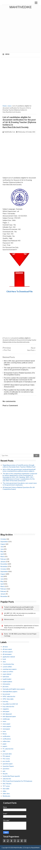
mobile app (6, 719)
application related (9, 657)
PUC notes (6, 759)
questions (6, 768)
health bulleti (7, 679)
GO (36, 455)
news (9, 106)
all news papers (8, 652)
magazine (6, 709)
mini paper (6, 711)
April (2, 554)
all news (5, 647)
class (4, 661)
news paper (6, 724)
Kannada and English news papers (14, 689)
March (3, 556)
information (6, 684)
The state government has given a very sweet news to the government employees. (19, 368)
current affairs (7, 666)
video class (6, 793)
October (3, 539)
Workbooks (6, 796)
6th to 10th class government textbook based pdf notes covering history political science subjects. (19, 362)
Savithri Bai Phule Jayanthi (11, 776)
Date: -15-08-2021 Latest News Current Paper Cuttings (20, 635)
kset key (5, 701)
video (4, 791)
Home (5, 106)
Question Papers (8, 766)
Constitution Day (8, 664)
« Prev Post (7, 350)
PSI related (6, 756)
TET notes (6, 786)
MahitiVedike (20, 7)
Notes (5, 734)
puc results (6, 761)
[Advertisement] (20, 30)
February (3, 559)
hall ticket (6, 676)
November (4, 566)
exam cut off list (8, 671)
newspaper (6, 729)
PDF (4, 751)
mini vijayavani (7, 714)
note (4, 731)
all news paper (7, 649)
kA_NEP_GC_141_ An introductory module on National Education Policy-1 (20, 614)
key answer (6, 694)
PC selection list (8, 749)
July (2, 546)
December (4, 564)
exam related (7, 674)
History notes (9, 619)
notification (6, 736)
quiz (4, 771)
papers (5, 746)
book (4, 659)
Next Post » (31, 350)
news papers (7, 726)
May (2, 551)
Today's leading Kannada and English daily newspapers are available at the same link (19, 608)
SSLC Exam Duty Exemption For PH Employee (17, 781)
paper (4, 744)
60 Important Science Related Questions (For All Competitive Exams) (19, 374)
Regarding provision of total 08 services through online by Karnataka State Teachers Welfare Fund (19, 466)
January (3, 561)
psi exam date (7, 754)
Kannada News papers (10, 691)
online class (6, 741)
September (4, 541)
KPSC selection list (9, 696)
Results (5, 773)
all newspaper (7, 654)
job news (6, 686)
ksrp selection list (8, 706)
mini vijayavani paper (9, 716)
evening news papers (10, 669)
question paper (8, 764)
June (2, 549)
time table (6, 788)
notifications (7, 739)
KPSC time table (8, 699)
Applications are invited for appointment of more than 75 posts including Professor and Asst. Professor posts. (19, 627)
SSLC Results (7, 783)
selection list (7, 779)
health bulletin (7, 681)
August (3, 544)
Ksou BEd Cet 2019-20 (10, 704)
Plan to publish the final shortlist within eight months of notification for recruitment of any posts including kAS (18, 392)
